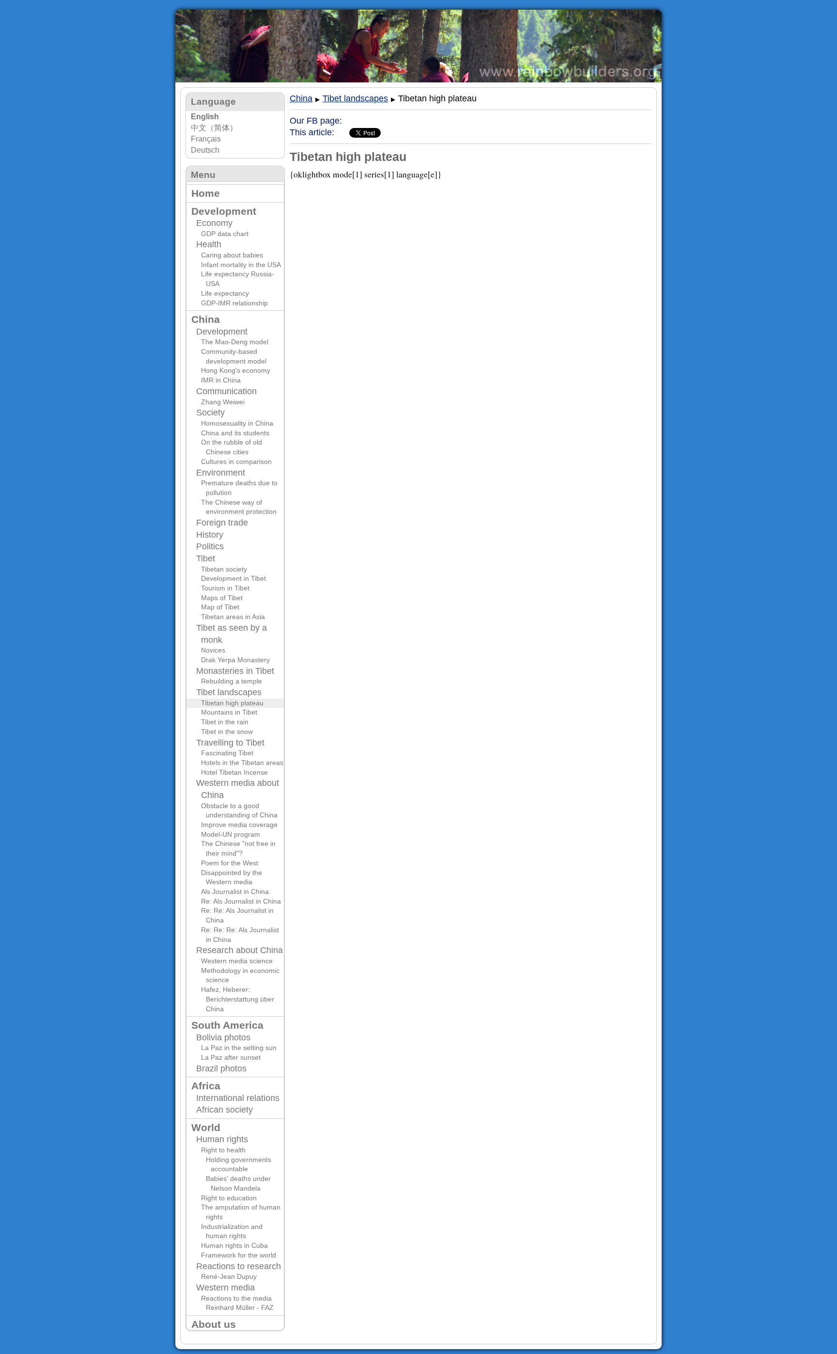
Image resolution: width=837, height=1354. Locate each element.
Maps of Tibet (222, 598)
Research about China (239, 950)
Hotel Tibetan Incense (234, 772)
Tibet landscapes (229, 692)
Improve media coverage (239, 824)
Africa (205, 1085)
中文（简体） (214, 128)
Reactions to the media (236, 1298)
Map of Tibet (220, 607)
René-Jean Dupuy (229, 1276)
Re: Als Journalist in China (241, 901)
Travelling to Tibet (230, 743)
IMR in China (221, 380)
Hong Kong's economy (235, 370)
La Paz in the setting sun (239, 1047)
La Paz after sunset (231, 1057)
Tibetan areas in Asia (233, 617)
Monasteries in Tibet (235, 671)
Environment (220, 473)
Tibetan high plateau (232, 703)
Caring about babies (232, 255)
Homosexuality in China (237, 423)
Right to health (223, 1150)
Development (223, 211)
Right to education (229, 1198)
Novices (213, 650)
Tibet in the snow (227, 731)
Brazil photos (221, 1068)
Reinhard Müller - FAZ (240, 1307)
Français (206, 139)
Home (205, 193)
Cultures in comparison (236, 461)
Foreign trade (222, 522)
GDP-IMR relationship (234, 303)
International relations (237, 1098)
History (209, 535)
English (205, 116)
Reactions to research (238, 1266)
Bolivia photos (223, 1037)
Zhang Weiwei (223, 402)
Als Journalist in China (235, 891)
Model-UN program (230, 834)
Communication (226, 391)
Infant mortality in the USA (241, 265)
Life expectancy (225, 293)
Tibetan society (224, 569)
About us (213, 1324)
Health (208, 244)
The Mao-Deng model (234, 342)
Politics (210, 546)
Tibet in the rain (224, 722)
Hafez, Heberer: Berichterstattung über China (237, 999)
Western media (225, 1287)
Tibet (205, 558)
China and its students (235, 433)
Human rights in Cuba (234, 1245)
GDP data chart (224, 234)
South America (227, 1025)
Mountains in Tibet (229, 712)
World (205, 1127)
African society (224, 1110)
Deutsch (205, 150)
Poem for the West (229, 863)
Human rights (222, 1139)
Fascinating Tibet (227, 753)
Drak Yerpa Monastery (235, 660)
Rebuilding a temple (231, 681)
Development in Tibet (233, 578)
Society (210, 412)
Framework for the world (238, 1255)
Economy (214, 223)
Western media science (237, 961)
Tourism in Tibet (225, 588)
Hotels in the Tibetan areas (242, 762)
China (205, 319)
